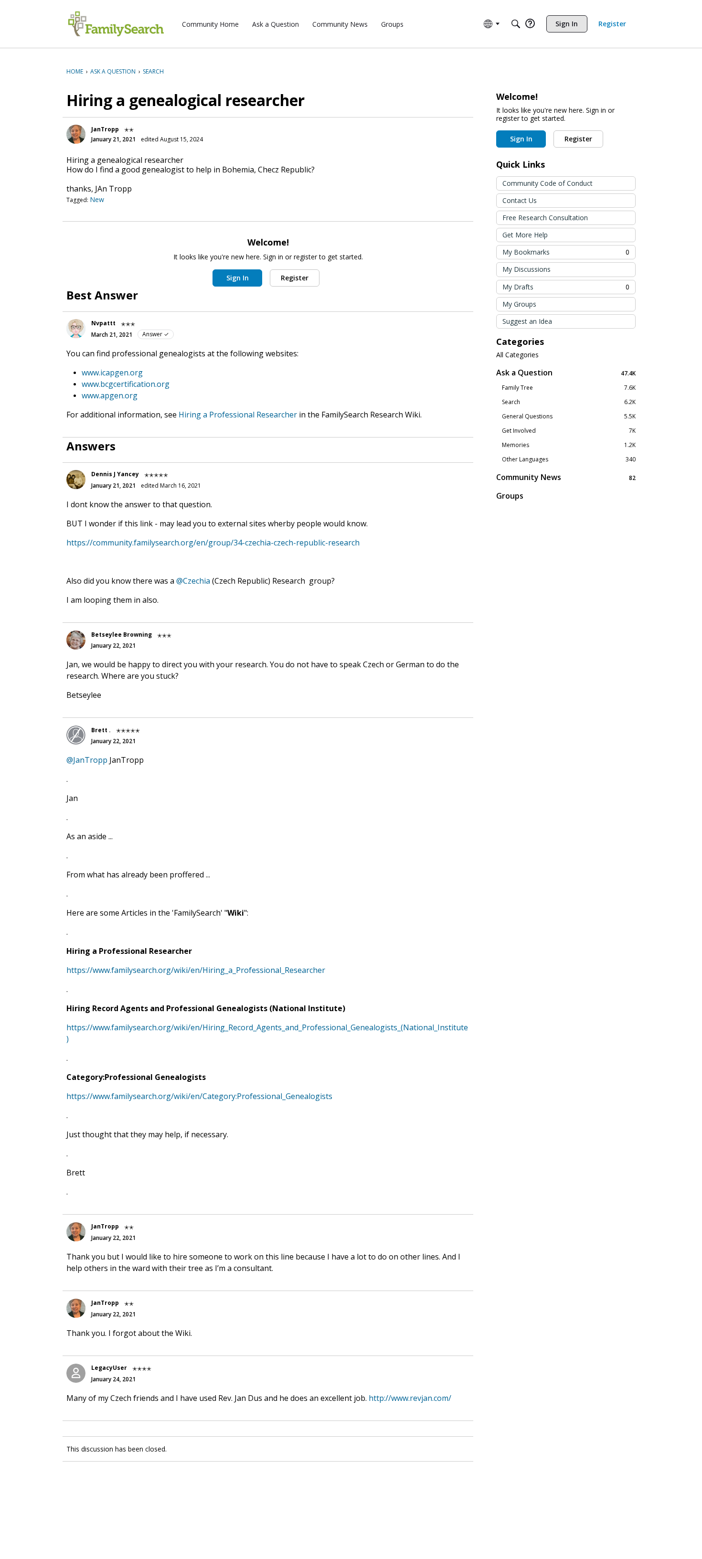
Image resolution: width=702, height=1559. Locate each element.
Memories (569, 445)
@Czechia (193, 581)
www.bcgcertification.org (126, 384)
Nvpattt (103, 323)
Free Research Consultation (545, 217)
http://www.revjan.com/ (410, 1398)
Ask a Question (566, 373)
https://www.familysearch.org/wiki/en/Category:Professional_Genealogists (199, 1096)
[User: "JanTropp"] (75, 134)
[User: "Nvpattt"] (75, 328)
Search (569, 402)
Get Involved (569, 431)
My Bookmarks (565, 251)
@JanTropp (86, 760)
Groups (509, 496)
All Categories (517, 355)
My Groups (519, 304)
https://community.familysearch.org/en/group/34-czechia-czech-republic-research (213, 542)
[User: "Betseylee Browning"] (75, 640)
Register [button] (294, 277)
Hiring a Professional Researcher (238, 414)
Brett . (101, 730)
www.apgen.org (110, 395)
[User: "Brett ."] (75, 735)
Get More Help (525, 234)
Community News (566, 477)
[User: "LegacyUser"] (75, 1373)
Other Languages (569, 459)
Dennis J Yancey (115, 474)
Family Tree (569, 388)
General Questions (569, 416)
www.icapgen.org (112, 372)
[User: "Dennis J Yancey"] (75, 479)
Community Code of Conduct (547, 183)
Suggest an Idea (527, 321)
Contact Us (519, 200)
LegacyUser (109, 1368)
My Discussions (526, 269)
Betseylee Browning (121, 634)
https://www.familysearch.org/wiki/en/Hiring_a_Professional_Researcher (195, 970)
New (97, 199)
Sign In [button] (237, 277)
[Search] (515, 23)
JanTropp (105, 129)
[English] (116, 23)
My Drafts (565, 286)
